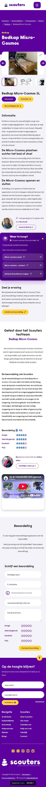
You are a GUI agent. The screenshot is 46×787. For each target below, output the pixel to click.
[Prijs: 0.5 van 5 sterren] (21, 640)
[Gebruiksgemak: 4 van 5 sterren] (29, 630)
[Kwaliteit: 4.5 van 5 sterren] (30, 635)
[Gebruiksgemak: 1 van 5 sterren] (22, 630)
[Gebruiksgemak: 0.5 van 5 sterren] (21, 630)
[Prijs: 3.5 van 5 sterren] (28, 640)
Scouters (5, 21)
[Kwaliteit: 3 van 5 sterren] (26, 635)
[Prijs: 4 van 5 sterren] (29, 640)
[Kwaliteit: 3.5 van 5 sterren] (28, 635)
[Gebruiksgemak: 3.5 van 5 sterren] (28, 630)
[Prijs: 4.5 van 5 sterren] (30, 640)
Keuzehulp (6, 724)
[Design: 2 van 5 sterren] (24, 625)
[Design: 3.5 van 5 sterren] (28, 625)
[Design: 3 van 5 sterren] (26, 625)
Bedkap (7, 24)
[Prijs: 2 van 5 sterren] (24, 640)
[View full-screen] (40, 55)
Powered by (28, 778)
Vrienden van (25, 724)
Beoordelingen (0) (12, 106)
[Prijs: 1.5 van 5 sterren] (23, 640)
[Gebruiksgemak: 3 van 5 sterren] (26, 630)
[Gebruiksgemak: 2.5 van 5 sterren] (25, 630)
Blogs (4, 736)
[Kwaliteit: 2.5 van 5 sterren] (25, 635)
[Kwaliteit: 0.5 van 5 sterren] (21, 635)
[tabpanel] (23, 162)
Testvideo (25, 99)
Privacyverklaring (8, 778)
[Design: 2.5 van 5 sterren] (25, 625)
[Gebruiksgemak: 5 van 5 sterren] (31, 630)
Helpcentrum (7, 728)
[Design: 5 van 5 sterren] (31, 625)
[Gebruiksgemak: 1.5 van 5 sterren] (23, 630)
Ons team (24, 720)
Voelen (41, 21)
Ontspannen (30, 21)
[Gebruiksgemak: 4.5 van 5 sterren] (30, 630)
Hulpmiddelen (17, 21)
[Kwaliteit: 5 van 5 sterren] (31, 635)
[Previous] (3, 63)
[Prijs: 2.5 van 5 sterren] (25, 640)
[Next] (43, 63)
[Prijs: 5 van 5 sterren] (31, 640)
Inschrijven (9, 702)
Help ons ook (26, 728)
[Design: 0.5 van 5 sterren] (21, 625)
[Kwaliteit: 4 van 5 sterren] (29, 635)
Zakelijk (23, 732)
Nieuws (5, 732)
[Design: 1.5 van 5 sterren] (23, 625)
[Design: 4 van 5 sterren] (29, 625)
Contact (23, 736)
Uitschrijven (39, 702)
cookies (22, 783)
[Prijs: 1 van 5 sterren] (22, 640)
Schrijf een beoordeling (14, 312)
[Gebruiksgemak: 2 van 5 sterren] (24, 630)
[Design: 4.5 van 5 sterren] (30, 625)
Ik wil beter (6, 716)
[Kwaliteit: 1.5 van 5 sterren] (23, 635)
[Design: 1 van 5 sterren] (22, 625)
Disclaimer (26, 774)
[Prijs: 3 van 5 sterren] (26, 640)
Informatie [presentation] (9, 99)
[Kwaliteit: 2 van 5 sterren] (24, 635)
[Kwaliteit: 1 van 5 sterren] (22, 635)
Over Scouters (26, 716)
